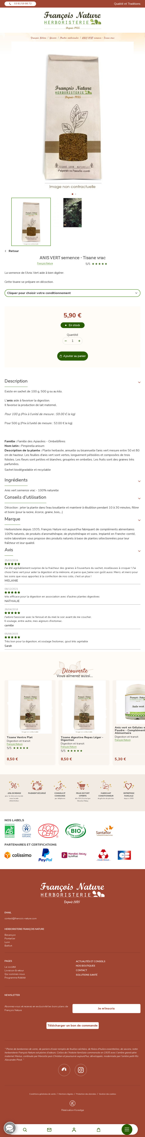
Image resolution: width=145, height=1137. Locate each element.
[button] (72, 194)
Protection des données (86, 1094)
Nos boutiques (85, 965)
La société (10, 967)
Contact (81, 970)
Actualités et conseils (90, 961)
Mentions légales (66, 1094)
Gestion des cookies (107, 1094)
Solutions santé (86, 975)
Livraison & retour (14, 970)
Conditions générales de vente (42, 1094)
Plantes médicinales (69, 38)
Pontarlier (10, 938)
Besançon (10, 935)
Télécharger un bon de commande (73, 1025)
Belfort (8, 945)
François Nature (38, 38)
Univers (53, 38)
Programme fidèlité (15, 977)
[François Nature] (72, 20)
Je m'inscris (106, 1008)
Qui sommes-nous (15, 974)
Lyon (7, 942)
